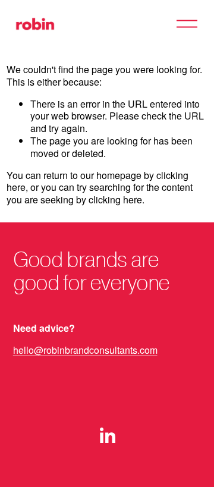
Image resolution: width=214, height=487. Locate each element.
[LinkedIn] (107, 435)
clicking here (115, 199)
